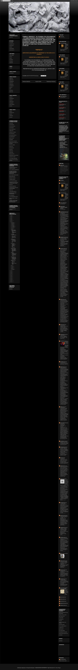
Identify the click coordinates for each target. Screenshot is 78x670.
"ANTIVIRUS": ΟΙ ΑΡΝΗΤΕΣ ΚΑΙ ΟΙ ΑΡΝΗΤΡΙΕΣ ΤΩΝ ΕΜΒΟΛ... (13, 258)
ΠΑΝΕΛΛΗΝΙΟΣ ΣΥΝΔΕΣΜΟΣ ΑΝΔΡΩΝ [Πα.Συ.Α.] (63, 207)
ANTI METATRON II (12, 136)
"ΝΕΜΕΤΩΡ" (11, 78)
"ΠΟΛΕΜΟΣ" (11, 59)
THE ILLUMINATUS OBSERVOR (14, 169)
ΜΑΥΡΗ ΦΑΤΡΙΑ (11, 138)
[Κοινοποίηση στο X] (43, 75)
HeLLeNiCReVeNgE (62, 630)
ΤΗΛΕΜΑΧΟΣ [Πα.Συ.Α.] (63, 527)
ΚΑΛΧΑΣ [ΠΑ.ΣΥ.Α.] (63, 324)
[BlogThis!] (42, 75)
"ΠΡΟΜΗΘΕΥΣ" (11, 98)
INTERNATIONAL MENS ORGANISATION (12, 193)
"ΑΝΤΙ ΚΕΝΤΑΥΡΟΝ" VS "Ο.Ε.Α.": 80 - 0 (62, 108)
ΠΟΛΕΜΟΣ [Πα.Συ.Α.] (63, 537)
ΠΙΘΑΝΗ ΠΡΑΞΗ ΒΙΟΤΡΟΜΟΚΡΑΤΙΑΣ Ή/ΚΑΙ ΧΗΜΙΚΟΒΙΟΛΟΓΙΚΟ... (13, 250)
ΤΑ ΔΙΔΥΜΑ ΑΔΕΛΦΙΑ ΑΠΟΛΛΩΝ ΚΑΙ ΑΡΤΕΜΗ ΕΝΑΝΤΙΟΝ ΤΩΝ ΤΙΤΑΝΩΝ (66, 592)
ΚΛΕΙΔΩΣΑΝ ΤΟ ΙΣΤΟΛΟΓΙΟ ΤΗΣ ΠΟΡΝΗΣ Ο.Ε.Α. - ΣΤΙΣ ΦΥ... (13, 241)
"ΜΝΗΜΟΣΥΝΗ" (11, 112)
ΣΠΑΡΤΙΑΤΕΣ (11, 152)
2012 (11, 280)
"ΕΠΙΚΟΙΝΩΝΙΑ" (11, 48)
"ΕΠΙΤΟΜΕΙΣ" (11, 42)
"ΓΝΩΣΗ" (10, 58)
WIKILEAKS (11, 184)
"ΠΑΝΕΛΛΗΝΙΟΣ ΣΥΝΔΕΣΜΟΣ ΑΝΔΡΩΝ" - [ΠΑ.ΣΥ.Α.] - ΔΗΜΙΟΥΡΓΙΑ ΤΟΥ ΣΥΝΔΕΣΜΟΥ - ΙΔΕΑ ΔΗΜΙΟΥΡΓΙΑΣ (63, 337)
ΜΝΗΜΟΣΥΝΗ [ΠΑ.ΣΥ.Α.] (64, 603)
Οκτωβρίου (12, 225)
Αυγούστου (12, 227)
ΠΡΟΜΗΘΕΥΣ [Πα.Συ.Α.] (64, 441)
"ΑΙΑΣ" (10, 88)
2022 (11, 220)
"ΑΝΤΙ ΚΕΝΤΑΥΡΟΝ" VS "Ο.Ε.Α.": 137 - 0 (62, 111)
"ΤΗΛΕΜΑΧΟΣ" (11, 85)
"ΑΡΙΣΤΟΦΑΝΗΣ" (11, 104)
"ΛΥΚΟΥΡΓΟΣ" (11, 101)
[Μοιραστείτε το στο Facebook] (44, 75)
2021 (11, 221)
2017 (11, 274)
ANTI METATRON (11, 133)
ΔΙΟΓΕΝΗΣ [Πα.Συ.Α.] (63, 361)
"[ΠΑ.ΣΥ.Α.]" (11, 37)
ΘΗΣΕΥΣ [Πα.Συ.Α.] (63, 299)
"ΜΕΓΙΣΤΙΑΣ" (11, 91)
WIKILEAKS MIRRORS (12, 186)
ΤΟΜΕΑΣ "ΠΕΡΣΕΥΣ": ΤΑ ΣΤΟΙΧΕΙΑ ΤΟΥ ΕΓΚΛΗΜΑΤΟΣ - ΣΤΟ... (13, 254)
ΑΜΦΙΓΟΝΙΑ (62, 165)
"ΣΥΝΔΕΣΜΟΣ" (11, 73)
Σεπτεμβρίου (13, 226)
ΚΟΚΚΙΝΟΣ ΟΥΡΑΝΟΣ (12, 132)
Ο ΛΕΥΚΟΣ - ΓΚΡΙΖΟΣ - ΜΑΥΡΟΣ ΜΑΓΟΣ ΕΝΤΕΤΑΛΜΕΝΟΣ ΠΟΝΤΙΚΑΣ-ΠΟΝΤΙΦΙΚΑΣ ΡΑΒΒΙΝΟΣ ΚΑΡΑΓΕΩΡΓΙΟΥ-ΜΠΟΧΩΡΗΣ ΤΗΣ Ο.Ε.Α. (64, 145)
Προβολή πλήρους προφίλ (62, 660)
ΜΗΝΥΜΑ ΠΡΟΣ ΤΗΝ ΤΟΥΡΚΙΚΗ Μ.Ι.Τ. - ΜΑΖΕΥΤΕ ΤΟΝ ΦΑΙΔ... (13, 262)
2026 (11, 215)
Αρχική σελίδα (38, 81)
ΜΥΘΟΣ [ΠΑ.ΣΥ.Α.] (63, 599)
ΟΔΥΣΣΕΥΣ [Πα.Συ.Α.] (63, 248)
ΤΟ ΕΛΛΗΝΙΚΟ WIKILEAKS (13, 158)
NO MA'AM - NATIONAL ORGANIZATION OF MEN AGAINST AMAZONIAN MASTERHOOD (13, 172)
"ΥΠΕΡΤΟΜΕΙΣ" (11, 55)
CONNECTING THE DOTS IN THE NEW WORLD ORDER (13, 183)
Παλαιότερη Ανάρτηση (51, 81)
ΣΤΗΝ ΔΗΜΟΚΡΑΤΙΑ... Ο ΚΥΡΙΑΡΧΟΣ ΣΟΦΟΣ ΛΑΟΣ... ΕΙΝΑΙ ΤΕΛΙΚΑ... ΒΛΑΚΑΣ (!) (64, 363)
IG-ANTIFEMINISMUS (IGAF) (13, 196)
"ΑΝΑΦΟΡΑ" (11, 62)
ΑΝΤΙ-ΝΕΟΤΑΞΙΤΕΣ (62, 616)
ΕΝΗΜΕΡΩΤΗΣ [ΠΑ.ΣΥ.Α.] (64, 237)
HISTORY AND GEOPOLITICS (63, 633)
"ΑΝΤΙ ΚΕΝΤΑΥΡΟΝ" (20, 4)
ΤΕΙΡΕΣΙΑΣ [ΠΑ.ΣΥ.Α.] (63, 605)
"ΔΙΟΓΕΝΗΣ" (11, 90)
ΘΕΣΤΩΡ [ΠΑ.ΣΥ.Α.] (63, 601)
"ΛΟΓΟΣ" (10, 56)
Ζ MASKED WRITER (12, 179)
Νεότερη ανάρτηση (26, 81)
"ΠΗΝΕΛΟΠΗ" (11, 84)
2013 (11, 279)
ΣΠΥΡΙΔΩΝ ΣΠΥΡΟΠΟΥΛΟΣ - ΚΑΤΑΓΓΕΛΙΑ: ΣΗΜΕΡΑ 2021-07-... (13, 236)
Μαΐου (12, 265)
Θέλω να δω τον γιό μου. (64, 553)
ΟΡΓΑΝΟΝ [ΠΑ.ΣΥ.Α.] (63, 502)
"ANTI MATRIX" (11, 127)
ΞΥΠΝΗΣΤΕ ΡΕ (61, 627)
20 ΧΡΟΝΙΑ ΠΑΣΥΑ (62, 97)
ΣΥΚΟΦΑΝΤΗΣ (61, 619)
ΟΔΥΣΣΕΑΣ (11, 149)
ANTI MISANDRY (11, 195)
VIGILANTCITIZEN (61, 624)
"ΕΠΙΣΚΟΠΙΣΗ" (11, 45)
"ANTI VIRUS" (62, 83)
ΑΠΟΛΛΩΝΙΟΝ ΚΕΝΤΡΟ (12, 135)
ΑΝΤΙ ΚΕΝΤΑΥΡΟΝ (63, 659)
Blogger (59, 667)
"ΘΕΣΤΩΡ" (10, 117)
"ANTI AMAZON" (11, 124)
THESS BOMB (61, 617)
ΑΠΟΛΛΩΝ (61, 180)
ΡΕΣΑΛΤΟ (60, 620)
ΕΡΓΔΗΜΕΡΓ (11, 139)
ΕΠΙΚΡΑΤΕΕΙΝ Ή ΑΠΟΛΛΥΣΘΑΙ (13, 155)
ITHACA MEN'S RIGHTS (12, 191)
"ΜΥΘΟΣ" (10, 111)
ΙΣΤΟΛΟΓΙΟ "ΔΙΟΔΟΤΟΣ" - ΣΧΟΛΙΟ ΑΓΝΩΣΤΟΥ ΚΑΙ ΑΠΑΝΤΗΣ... (13, 245)
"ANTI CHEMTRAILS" (12, 129)
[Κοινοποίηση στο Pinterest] (45, 75)
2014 (11, 278)
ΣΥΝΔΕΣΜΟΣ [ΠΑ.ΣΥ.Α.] (63, 334)
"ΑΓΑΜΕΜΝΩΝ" (11, 81)
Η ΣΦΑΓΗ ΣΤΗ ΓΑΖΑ (12, 156)
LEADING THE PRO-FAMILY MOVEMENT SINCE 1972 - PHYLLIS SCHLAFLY (13, 201)
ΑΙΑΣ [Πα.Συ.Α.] (62, 457)
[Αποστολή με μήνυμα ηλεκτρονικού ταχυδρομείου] (41, 75)
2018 (11, 273)
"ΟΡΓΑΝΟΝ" (11, 61)
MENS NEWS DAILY (12, 176)
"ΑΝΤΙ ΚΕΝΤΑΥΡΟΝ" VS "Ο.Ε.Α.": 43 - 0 (62, 105)
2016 (11, 275)
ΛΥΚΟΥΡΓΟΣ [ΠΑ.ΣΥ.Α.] (63, 515)
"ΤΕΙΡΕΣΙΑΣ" (11, 115)
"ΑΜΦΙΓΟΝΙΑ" (11, 79)
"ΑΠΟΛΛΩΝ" (11, 123)
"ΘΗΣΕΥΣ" (10, 87)
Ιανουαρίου (12, 269)
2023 (11, 219)
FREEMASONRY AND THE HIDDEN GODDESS (13, 168)
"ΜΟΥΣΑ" (10, 114)
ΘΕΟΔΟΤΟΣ (11, 146)
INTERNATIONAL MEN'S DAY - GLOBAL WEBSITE (13, 188)
